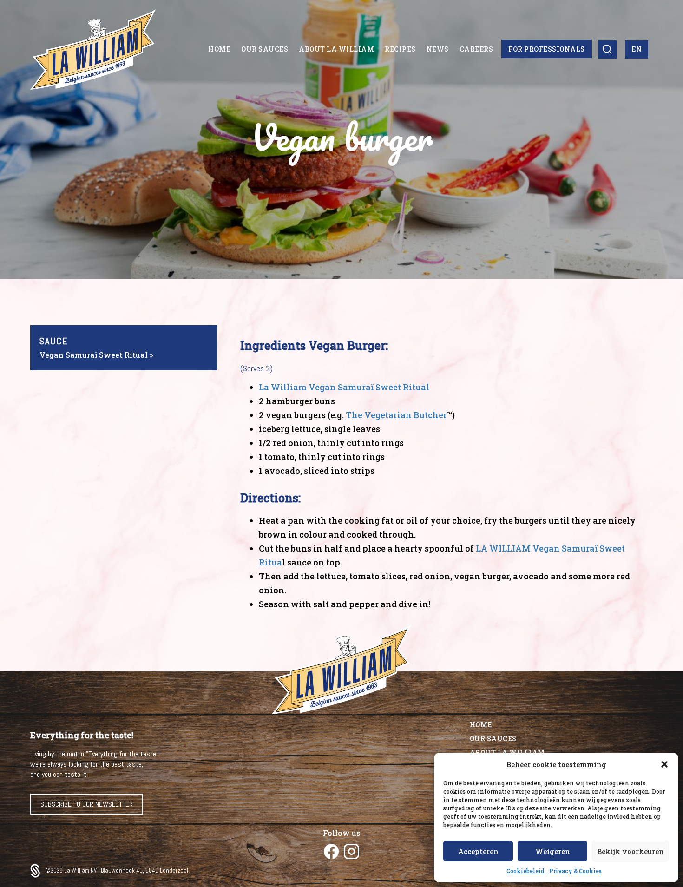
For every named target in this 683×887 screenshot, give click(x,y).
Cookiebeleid (525, 870)
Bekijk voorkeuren (630, 851)
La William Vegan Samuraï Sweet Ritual (344, 387)
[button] (664, 764)
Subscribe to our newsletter (86, 804)
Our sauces (493, 738)
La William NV (81, 870)
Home (481, 724)
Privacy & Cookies (575, 870)
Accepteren (478, 851)
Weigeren (552, 851)
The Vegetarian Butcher (396, 415)
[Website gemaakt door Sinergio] (37, 871)
